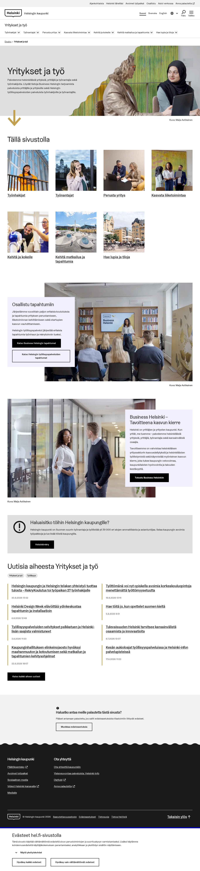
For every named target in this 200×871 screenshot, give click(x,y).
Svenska (152, 13)
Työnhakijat (16, 195)
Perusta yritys (114, 195)
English (163, 13)
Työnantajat (64, 195)
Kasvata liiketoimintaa (169, 195)
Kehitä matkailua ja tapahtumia (70, 259)
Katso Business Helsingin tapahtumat (36, 343)
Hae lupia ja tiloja (117, 257)
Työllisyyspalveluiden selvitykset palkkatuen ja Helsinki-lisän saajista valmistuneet (53, 629)
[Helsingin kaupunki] (13, 817)
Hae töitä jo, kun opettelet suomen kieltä (135, 606)
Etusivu (8, 41)
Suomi (142, 13)
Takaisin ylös (177, 817)
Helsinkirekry (42, 544)
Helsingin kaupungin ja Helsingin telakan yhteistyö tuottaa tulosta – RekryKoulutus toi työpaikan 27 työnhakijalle (54, 588)
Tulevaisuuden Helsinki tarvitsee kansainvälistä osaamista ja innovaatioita (141, 629)
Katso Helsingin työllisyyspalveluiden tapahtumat (41, 356)
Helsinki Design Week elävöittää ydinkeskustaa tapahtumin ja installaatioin (46, 608)
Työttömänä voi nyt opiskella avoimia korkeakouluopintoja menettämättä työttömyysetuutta (149, 588)
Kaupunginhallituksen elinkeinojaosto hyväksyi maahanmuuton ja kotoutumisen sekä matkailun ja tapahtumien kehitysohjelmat (49, 651)
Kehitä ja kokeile (20, 257)
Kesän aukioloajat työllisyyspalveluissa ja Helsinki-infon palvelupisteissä (147, 649)
